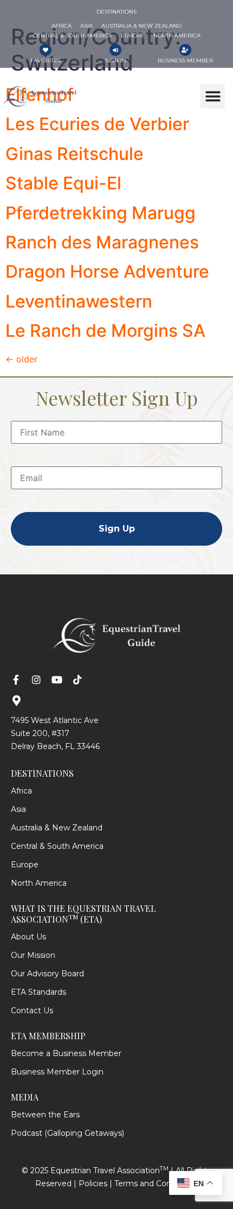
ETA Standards (38, 992)
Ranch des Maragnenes (102, 242)
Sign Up (117, 528)
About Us (28, 937)
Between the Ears (45, 1115)
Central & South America (57, 846)
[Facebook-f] (16, 680)
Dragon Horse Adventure (107, 271)
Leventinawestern (78, 301)
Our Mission (33, 955)
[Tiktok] (77, 680)
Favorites (45, 60)
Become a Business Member (66, 1053)
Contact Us (32, 1010)
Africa (21, 791)
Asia (18, 809)
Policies (93, 1183)
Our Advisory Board (47, 973)
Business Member (185, 60)
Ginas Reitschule (74, 153)
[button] (212, 96)
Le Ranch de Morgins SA (105, 330)
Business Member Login (57, 1072)
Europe (24, 864)
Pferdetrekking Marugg (100, 212)
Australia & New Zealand (56, 828)
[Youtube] (57, 680)
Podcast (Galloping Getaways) (67, 1133)
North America (39, 883)
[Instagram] (36, 680)
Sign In (115, 60)
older (21, 359)
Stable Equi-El (63, 183)
